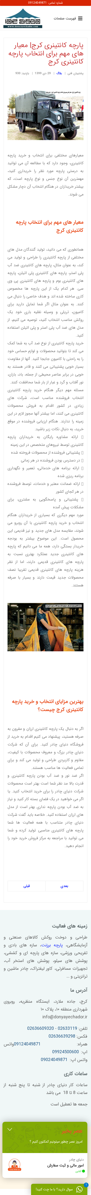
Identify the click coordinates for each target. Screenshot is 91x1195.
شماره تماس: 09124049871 (45, 2)
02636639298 (62, 1036)
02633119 (67, 1028)
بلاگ (59, 73)
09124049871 (27, 1044)
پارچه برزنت (52, 945)
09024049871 (54, 1059)
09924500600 (65, 1052)
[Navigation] (67, 18)
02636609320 (40, 1028)
